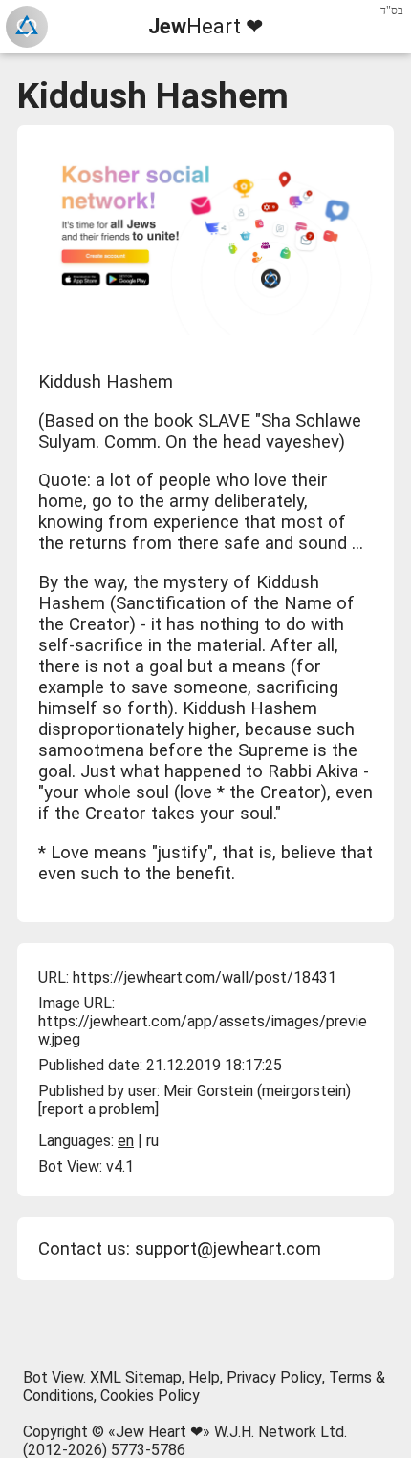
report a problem (98, 1109)
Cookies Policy (150, 1395)
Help (204, 1377)
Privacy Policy (274, 1377)
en (126, 1140)
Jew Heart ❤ (159, 1432)
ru (152, 1140)
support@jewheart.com (228, 1248)
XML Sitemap (136, 1377)
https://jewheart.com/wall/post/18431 (204, 977)
